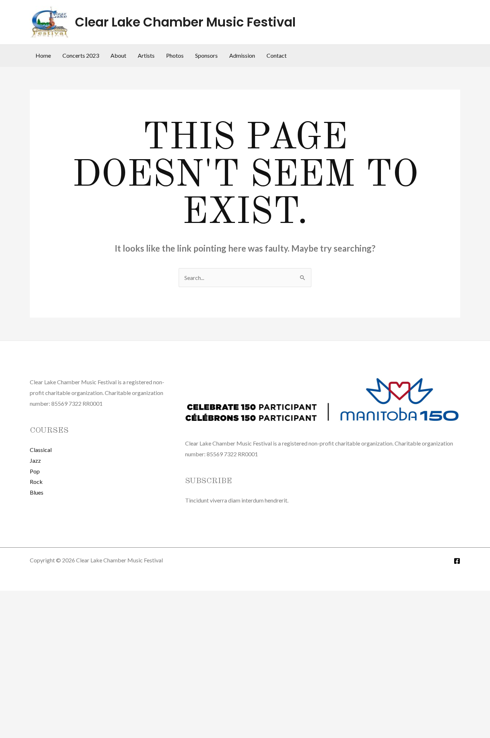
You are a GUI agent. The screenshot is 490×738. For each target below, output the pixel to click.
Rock (36, 481)
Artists (146, 55)
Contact (277, 55)
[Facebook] (457, 561)
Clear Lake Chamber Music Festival (185, 22)
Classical (41, 449)
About (118, 55)
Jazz (35, 460)
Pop (35, 471)
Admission (242, 55)
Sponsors (206, 55)
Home (43, 55)
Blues (36, 492)
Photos (175, 55)
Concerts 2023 (80, 55)
